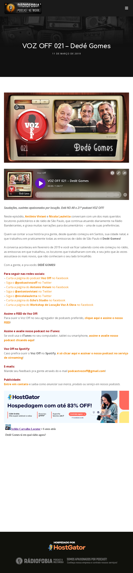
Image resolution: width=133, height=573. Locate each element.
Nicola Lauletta (60, 216)
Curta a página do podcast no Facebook (37, 278)
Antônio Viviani (35, 216)
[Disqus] (66, 466)
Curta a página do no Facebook (37, 287)
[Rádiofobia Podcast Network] (23, 8)
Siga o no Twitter (29, 283)
